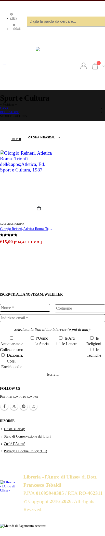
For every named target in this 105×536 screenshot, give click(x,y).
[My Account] (84, 66)
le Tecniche (94, 352)
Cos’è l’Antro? (14, 444)
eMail (17, 29)
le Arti (69, 338)
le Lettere (69, 344)
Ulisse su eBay (14, 429)
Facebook (4, 406)
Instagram (33, 406)
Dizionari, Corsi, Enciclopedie (12, 361)
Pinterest (24, 406)
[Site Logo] (52, 66)
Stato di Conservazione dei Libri (27, 436)
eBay (13, 18)
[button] (4, 66)
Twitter (14, 406)
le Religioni (93, 341)
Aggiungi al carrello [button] (41, 208)
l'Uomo (41, 338)
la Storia (41, 344)
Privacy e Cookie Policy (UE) (25, 451)
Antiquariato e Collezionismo (11, 347)
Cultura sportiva (12, 223)
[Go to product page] (26, 184)
